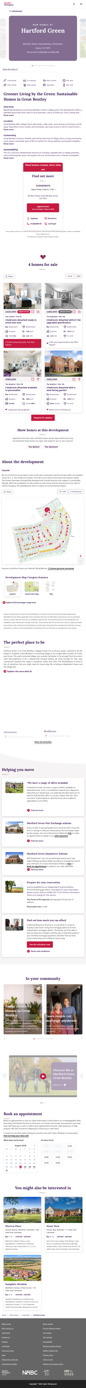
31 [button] (7, 1170)
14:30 (58, 1157)
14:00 (46, 1157)
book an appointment (36, 866)
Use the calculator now (40, 944)
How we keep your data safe (16, 1136)
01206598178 (43, 185)
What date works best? (14, 1140)
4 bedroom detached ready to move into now (21, 321)
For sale (62, 491)
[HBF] (68, 1373)
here (69, 863)
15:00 (69, 1157)
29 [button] (30, 1167)
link (70, 833)
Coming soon (76, 491)
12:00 (69, 1146)
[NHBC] (30, 1372)
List (78, 276)
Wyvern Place (13, 1226)
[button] (49, 513)
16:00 (58, 1163)
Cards (70, 276)
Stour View (53, 1226)
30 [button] (34, 1167)
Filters (10, 276)
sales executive (61, 836)
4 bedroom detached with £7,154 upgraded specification (64, 321)
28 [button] (25, 1167)
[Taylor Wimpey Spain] (6, 1373)
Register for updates (43, 418)
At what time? (47, 1140)
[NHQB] (46, 1373)
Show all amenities (43, 742)
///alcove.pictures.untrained (61, 568)
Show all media (10, 69)
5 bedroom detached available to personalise (21, 389)
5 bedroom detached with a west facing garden (61, 389)
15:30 (46, 1163)
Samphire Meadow (16, 1284)
